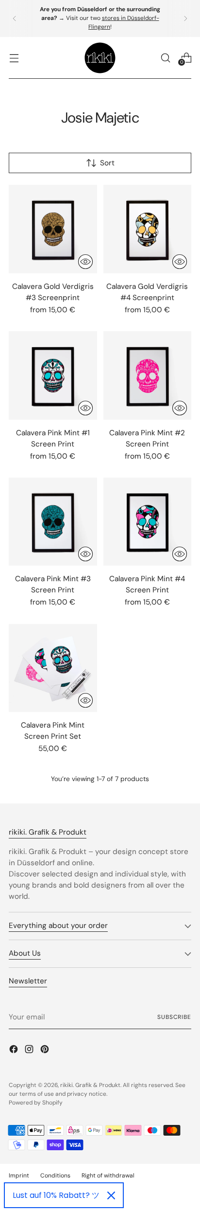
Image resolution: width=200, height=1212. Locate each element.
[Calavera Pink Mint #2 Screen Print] (147, 375)
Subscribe (174, 1017)
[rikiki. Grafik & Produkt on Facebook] (14, 1050)
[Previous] (14, 18)
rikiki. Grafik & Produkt (90, 1085)
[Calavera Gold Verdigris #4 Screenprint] (147, 229)
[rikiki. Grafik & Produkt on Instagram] (30, 1050)
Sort (107, 163)
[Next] (185, 18)
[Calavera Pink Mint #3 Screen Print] (53, 522)
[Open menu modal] (14, 58)
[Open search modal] (165, 58)
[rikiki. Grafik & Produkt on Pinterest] (45, 1050)
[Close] (111, 1195)
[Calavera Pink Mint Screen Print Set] (53, 668)
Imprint (19, 1175)
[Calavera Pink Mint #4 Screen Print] (147, 522)
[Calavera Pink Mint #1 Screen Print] (53, 375)
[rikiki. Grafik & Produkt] (100, 58)
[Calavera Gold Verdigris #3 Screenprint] (53, 229)
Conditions (55, 1175)
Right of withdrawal (108, 1175)
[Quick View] (85, 261)
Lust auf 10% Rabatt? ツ (56, 1195)
